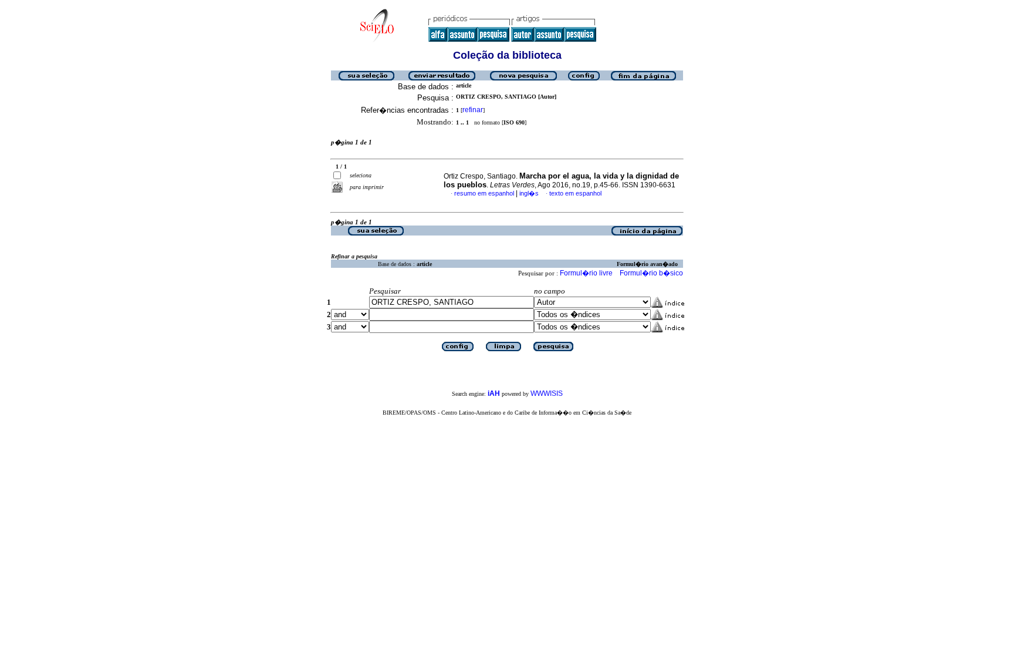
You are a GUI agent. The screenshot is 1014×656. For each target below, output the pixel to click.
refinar (472, 110)
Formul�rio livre (586, 273)
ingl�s (529, 193)
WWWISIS (546, 393)
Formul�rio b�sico (651, 273)
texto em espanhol (575, 193)
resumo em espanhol (484, 193)
